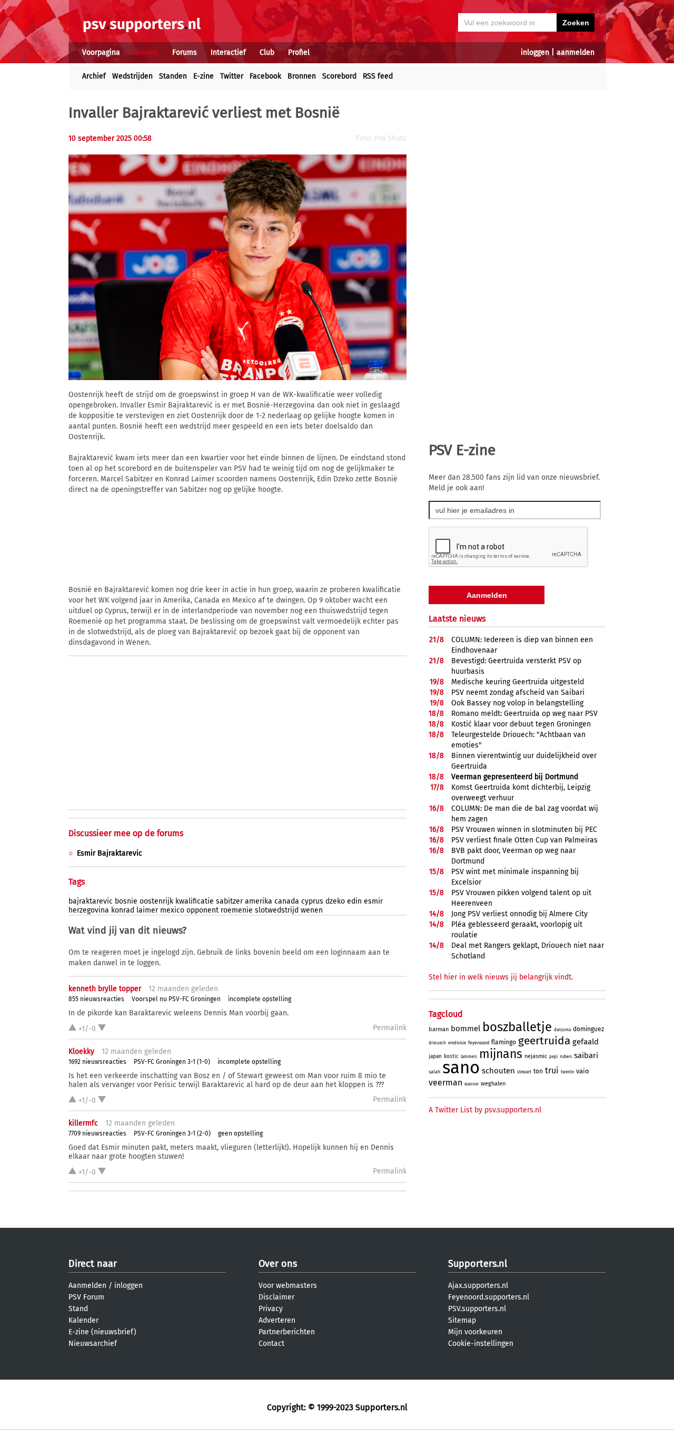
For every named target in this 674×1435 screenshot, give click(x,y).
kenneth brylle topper (104, 988)
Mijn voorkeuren (475, 1331)
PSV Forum (86, 1297)
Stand (78, 1308)
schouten (498, 1070)
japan (435, 1056)
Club (267, 52)
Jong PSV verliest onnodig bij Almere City (519, 913)
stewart (524, 1072)
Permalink (390, 1027)
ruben (566, 1056)
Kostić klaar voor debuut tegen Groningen (521, 724)
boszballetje (517, 1027)
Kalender (83, 1320)
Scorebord (339, 76)
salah (434, 1071)
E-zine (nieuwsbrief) (102, 1331)
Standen (173, 76)
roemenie (237, 910)
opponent (202, 910)
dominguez (588, 1029)
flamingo (503, 1042)
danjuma (562, 1029)
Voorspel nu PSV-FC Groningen (176, 999)
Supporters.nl (477, 1263)
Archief (94, 76)
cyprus (312, 901)
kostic (451, 1056)
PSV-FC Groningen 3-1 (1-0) (172, 1061)
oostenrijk (156, 901)
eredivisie (457, 1043)
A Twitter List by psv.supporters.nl (485, 1110)
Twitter (231, 76)
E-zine (203, 76)
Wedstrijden (132, 76)
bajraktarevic (90, 901)
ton (538, 1071)
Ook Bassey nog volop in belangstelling (517, 703)
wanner (471, 1084)
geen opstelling (240, 1133)
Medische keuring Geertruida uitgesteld (517, 681)
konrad (122, 910)
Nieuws (146, 52)
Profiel (299, 52)
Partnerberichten (287, 1331)
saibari (586, 1055)
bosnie (126, 901)
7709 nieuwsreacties (97, 1133)
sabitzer (229, 901)
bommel (465, 1028)
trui (552, 1070)
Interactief (228, 52)
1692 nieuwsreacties (97, 1061)
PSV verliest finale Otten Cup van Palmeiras (524, 840)
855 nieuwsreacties (96, 999)
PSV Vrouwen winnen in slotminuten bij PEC (524, 829)
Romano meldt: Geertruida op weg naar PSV (524, 713)
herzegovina (88, 910)
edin (354, 901)
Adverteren (277, 1320)
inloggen (535, 52)
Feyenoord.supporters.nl (488, 1297)
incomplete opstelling (259, 999)
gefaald (585, 1041)
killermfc (83, 1123)
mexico (172, 910)
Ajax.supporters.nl (478, 1285)
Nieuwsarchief (92, 1343)
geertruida (544, 1041)
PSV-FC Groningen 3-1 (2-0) (172, 1133)
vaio (582, 1071)
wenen (312, 910)
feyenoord (478, 1042)
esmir (373, 901)
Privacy (271, 1308)
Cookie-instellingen (480, 1343)
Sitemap (462, 1320)
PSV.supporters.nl (477, 1308)
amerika (258, 901)
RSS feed (378, 76)
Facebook (265, 76)
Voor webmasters (288, 1285)
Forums (184, 52)
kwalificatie (194, 901)
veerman (445, 1083)
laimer (147, 910)
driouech (437, 1043)
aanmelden (575, 52)
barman (439, 1029)
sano (461, 1067)
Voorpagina (101, 52)
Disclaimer (276, 1297)
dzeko (335, 901)
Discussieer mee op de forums (125, 833)
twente (567, 1072)
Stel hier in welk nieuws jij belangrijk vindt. (501, 977)
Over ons (278, 1263)
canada (286, 901)
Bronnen (302, 76)
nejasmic (535, 1056)
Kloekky (81, 1051)
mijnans (500, 1053)
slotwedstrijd (277, 910)
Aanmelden (87, 1285)
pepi (553, 1056)
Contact (271, 1343)
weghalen (493, 1083)
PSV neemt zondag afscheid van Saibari (517, 692)
